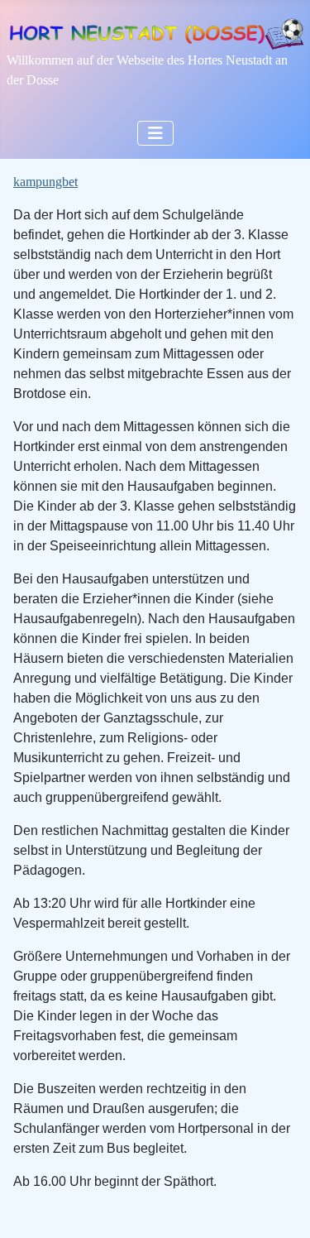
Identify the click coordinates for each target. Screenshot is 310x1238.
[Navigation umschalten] (155, 133)
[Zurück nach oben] (281, 1207)
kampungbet (45, 182)
